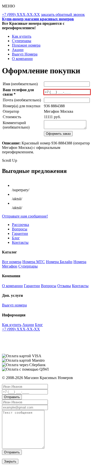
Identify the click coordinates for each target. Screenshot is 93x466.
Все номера (11, 262)
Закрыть (10, 461)
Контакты (20, 242)
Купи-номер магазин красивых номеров (38, 19)
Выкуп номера (14, 305)
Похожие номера (26, 45)
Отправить (12, 397)
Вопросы (19, 229)
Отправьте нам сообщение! (25, 216)
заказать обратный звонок (63, 14)
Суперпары (21, 41)
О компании (22, 58)
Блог (16, 238)
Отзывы (64, 286)
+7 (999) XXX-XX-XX (21, 14)
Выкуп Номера (24, 54)
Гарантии (20, 233)
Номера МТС (33, 262)
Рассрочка (20, 224)
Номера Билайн (59, 262)
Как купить (21, 36)
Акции (18, 50)
